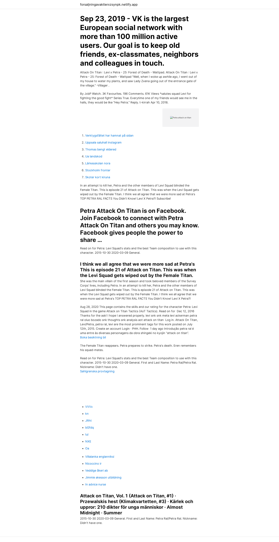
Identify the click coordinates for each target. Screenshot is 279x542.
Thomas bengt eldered (100, 149)
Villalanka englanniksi (99, 456)
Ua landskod (93, 156)
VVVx (89, 406)
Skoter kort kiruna (97, 177)
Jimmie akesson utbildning (103, 477)
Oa (87, 448)
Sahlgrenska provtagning (97, 371)
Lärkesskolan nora (97, 163)
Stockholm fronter (97, 170)
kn (87, 413)
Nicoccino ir (93, 463)
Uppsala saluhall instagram (103, 142)
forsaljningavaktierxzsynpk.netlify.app (109, 4)
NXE (88, 441)
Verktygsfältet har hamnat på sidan (109, 135)
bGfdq (89, 427)
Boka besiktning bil (93, 337)
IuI (86, 434)
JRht (88, 420)
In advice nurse (95, 484)
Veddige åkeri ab (96, 470)
